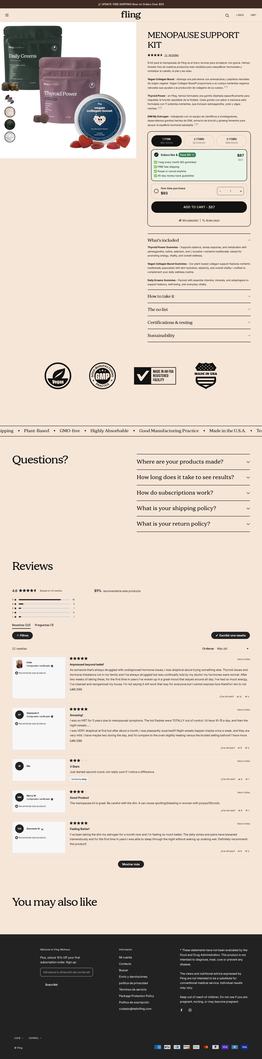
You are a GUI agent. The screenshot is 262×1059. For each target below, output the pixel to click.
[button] (163, 55)
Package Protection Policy (136, 996)
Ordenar (208, 648)
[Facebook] (181, 1010)
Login (239, 15)
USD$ (17, 1038)
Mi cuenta (125, 957)
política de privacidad (133, 983)
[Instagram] (190, 1010)
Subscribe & (176, 155)
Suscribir (51, 984)
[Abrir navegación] (7, 15)
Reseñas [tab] (21, 626)
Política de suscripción (134, 1002)
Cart (253, 15)
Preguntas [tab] (44, 626)
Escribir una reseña (234, 636)
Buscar (123, 970)
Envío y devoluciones (133, 976)
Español (34, 1038)
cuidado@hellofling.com (135, 1008)
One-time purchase (173, 191)
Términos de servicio (133, 989)
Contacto (125, 964)
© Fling (18, 1047)
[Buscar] (227, 15)
